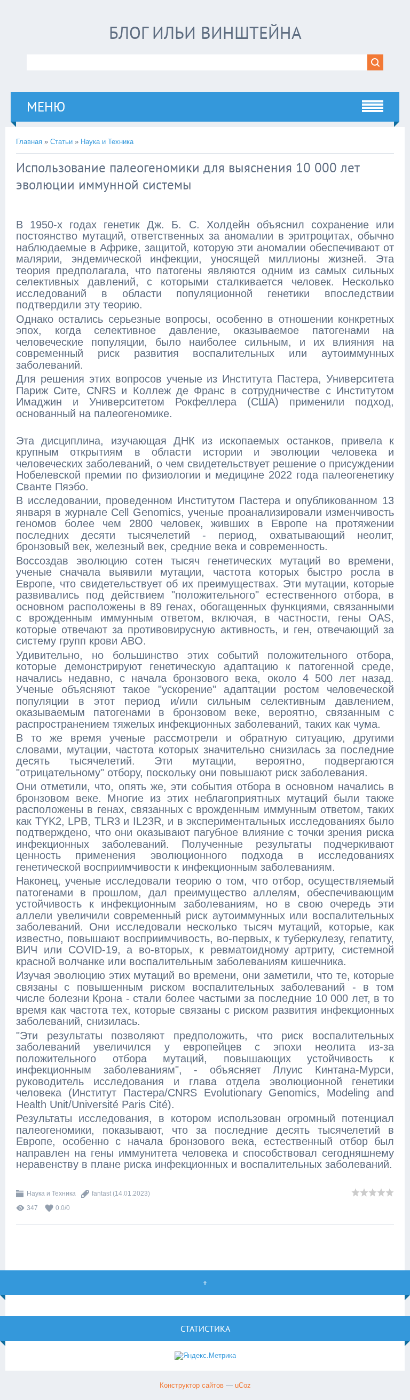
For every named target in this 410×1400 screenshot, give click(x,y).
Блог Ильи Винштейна (205, 32)
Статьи (61, 142)
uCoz (243, 1385)
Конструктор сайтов (192, 1385)
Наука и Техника (107, 142)
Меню (46, 106)
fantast (101, 1193)
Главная (29, 142)
